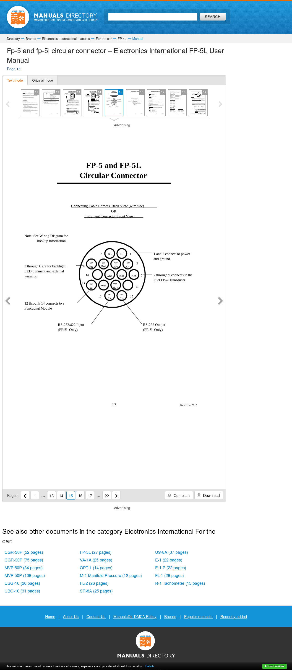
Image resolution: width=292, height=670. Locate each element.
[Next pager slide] (220, 104)
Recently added (233, 616)
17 (90, 495)
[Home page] (18, 17)
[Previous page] (8, 301)
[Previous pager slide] (8, 104)
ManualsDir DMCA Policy (134, 616)
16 (80, 495)
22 (107, 495)
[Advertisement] (114, 133)
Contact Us (96, 616)
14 (61, 495)
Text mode (15, 80)
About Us (71, 616)
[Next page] (220, 301)
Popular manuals (198, 616)
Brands (170, 616)
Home (50, 616)
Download (211, 495)
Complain (181, 495)
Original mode (42, 80)
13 (52, 495)
